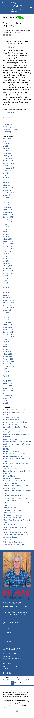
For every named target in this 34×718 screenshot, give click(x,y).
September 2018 (8, 366)
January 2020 (7, 327)
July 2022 (6, 254)
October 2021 (7, 276)
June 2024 (6, 200)
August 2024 (7, 195)
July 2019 (6, 342)
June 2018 (6, 374)
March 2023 (7, 237)
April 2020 (6, 320)
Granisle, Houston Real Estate (13, 432)
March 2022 (7, 263)
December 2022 (8, 241)
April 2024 (6, 205)
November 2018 (8, 361)
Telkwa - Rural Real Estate (12, 518)
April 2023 (6, 234)
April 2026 (6, 151)
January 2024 (7, 212)
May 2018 (6, 376)
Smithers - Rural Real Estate (12, 483)
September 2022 (8, 249)
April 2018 (6, 378)
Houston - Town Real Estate (12, 456)
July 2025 (6, 173)
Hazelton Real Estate (10, 439)
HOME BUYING (8, 449)
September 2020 (8, 307)
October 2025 (7, 166)
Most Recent (7, 139)
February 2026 (8, 156)
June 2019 (6, 344)
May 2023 (6, 232)
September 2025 (8, 168)
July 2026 (6, 143)
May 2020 (6, 317)
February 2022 (7, 266)
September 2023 (8, 222)
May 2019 (6, 347)
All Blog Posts (7, 124)
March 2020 (7, 322)
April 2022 (6, 261)
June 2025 (6, 175)
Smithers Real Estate (15, 32)
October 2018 (7, 364)
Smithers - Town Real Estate (12, 495)
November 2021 (8, 273)
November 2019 (8, 332)
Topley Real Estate (9, 540)
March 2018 (7, 381)
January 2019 (7, 356)
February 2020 (8, 325)
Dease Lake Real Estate (11, 420)
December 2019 (8, 330)
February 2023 (7, 239)
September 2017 (8, 396)
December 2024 (8, 188)
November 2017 (8, 391)
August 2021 (7, 281)
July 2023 (6, 227)
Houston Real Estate (10, 466)
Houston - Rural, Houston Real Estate (15, 454)
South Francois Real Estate (12, 510)
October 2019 (7, 334)
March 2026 (7, 153)
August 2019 (7, 339)
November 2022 (8, 244)
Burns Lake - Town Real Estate (13, 412)
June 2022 (6, 256)
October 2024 (7, 190)
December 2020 (8, 300)
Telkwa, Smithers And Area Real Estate (16, 532)
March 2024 (7, 207)
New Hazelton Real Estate (12, 478)
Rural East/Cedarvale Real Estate (14, 481)
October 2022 (7, 246)
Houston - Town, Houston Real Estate (15, 464)
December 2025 (8, 161)
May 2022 (6, 259)
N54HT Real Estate (9, 476)
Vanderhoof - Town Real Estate (13, 544)
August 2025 (7, 170)
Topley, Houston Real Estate (12, 542)
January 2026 (7, 158)
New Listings (7, 127)
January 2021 (7, 298)
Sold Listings (7, 132)
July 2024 (6, 197)
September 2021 (8, 278)
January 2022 (7, 268)
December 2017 (8, 388)
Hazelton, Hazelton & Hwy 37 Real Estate (17, 442)
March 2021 (7, 293)
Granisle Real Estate (10, 425)
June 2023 (6, 229)
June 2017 (6, 403)
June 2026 (6, 146)
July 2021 (6, 283)
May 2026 (6, 148)
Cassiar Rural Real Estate (11, 417)
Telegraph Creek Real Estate (12, 515)
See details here (8, 47)
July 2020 (6, 312)
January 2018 (7, 386)
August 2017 (7, 398)
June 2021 (6, 285)
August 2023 (7, 224)
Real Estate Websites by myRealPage (21, 680)
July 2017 (6, 401)
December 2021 (8, 271)
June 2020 (6, 315)
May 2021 (6, 288)
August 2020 (7, 310)
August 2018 (7, 369)
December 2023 (8, 215)
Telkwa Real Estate (9, 525)
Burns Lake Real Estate (11, 415)
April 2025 (6, 180)
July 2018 (6, 371)
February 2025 (7, 185)
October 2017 (7, 393)
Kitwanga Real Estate (10, 469)
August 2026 (7, 141)
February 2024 (8, 210)
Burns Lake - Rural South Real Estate (15, 410)
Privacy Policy (6, 680)
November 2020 (8, 303)
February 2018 (7, 383)
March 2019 (7, 352)
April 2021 (6, 290)
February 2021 (7, 295)
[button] (3, 673)
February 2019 (7, 354)
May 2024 (6, 202)
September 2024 (8, 192)
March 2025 (7, 183)
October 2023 (7, 219)
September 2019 (8, 337)
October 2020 (7, 305)
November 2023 (8, 217)
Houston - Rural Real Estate (12, 451)
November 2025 (8, 163)
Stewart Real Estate (9, 513)
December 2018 (8, 359)
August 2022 (7, 251)
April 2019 (6, 349)
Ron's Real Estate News (11, 129)
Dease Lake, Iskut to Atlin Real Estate (16, 422)
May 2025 (6, 178)
